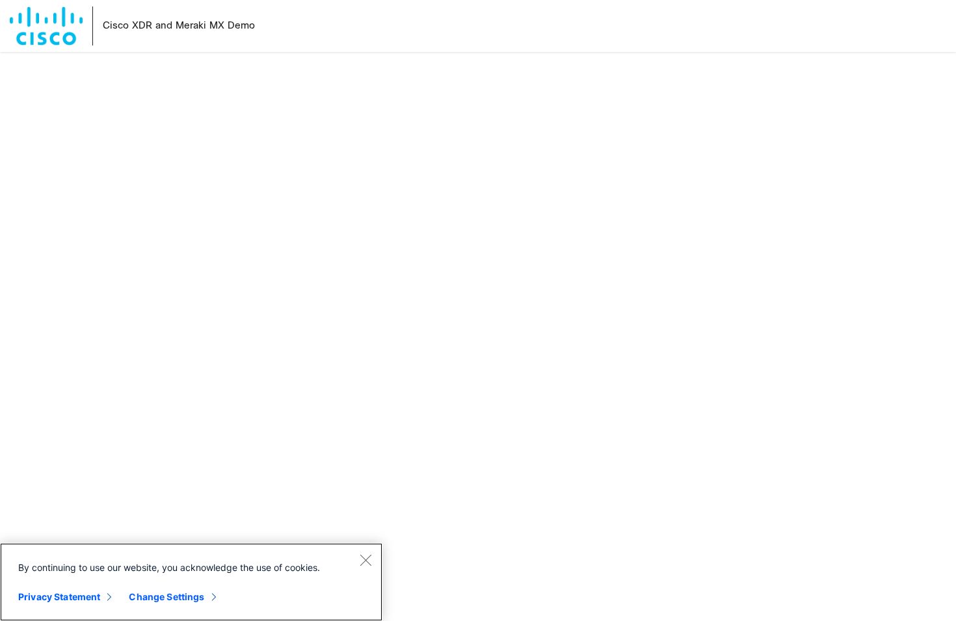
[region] (191, 582)
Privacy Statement (59, 596)
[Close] (365, 559)
